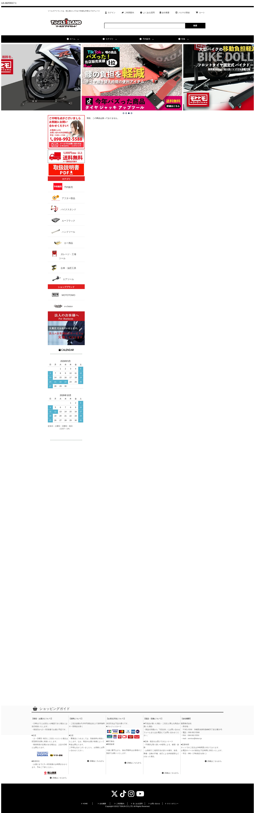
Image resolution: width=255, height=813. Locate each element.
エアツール (68, 279)
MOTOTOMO (68, 295)
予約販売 (146, 39)
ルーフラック (68, 220)
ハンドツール (68, 232)
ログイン (111, 12)
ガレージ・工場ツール (67, 256)
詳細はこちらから (60, 778)
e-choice (68, 306)
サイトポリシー (172, 803)
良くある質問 (138, 803)
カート (202, 12)
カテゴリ (109, 39)
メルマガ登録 (184, 12)
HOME (85, 803)
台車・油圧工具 (68, 268)
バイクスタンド (68, 209)
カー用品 (68, 243)
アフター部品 (68, 198)
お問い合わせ (155, 803)
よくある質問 (149, 12)
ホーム (72, 39)
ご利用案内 (129, 12)
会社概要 (165, 12)
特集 (183, 39)
